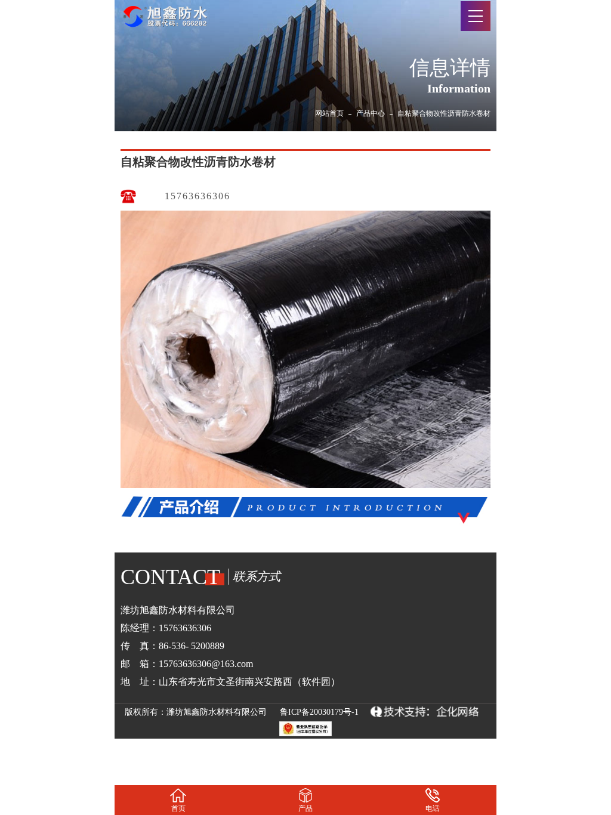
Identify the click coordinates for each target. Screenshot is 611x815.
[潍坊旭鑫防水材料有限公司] (172, 14)
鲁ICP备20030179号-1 (319, 712)
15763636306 (197, 196)
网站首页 (329, 113)
